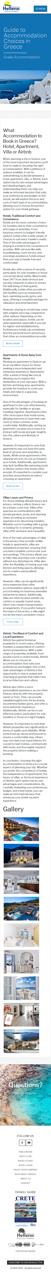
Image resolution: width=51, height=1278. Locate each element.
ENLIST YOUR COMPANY (25, 1170)
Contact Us (25, 1103)
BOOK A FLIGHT (25, 1161)
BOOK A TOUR (25, 1165)
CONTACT (25, 1183)
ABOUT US (25, 1179)
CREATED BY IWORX (25, 1251)
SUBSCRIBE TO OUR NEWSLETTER (25, 1262)
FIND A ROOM (25, 1152)
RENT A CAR (26, 1156)
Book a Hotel (13, 343)
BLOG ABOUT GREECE (25, 1174)
